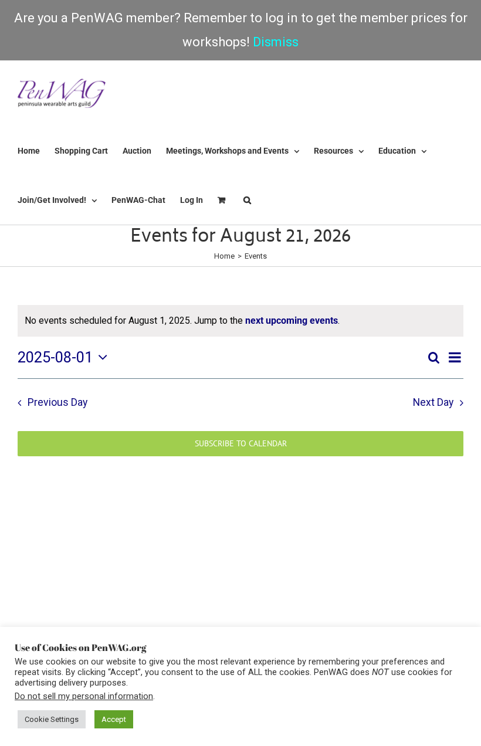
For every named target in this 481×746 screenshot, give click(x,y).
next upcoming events (291, 320)
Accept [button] (113, 719)
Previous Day (57, 402)
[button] (247, 200)
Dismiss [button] (276, 42)
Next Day (433, 402)
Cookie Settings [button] (52, 719)
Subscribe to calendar (241, 444)
